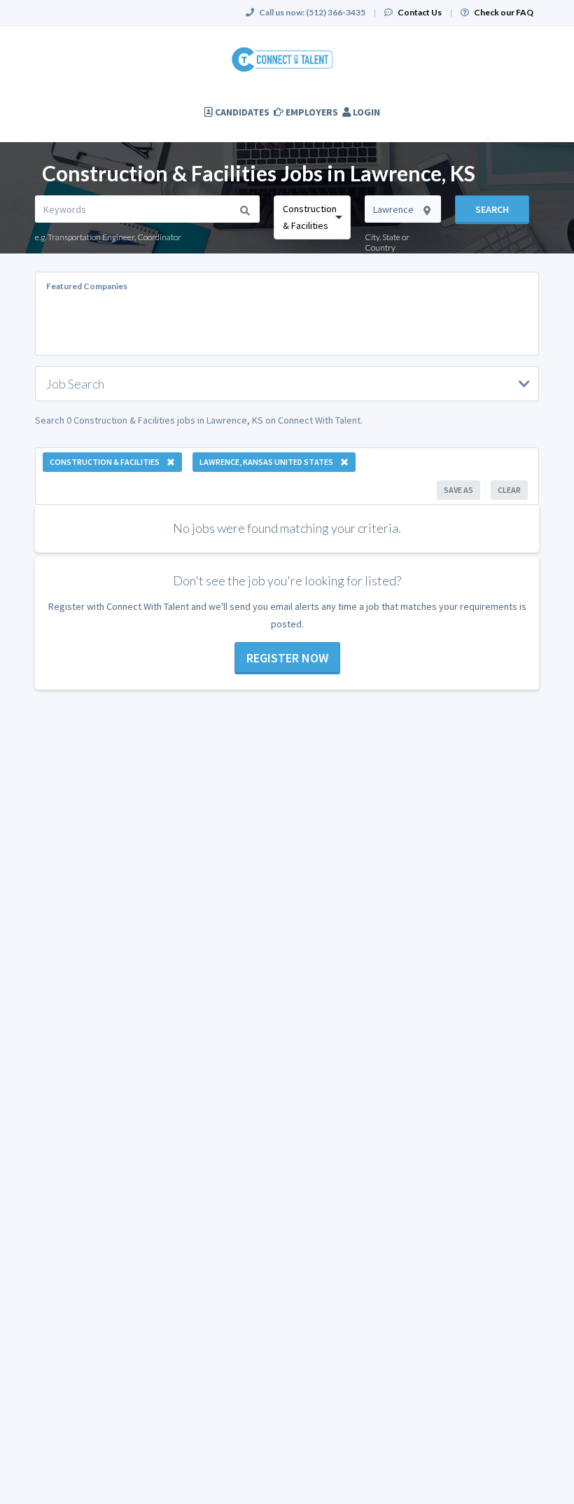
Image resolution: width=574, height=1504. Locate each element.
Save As (458, 490)
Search (492, 209)
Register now (287, 658)
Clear (509, 490)
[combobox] (312, 217)
